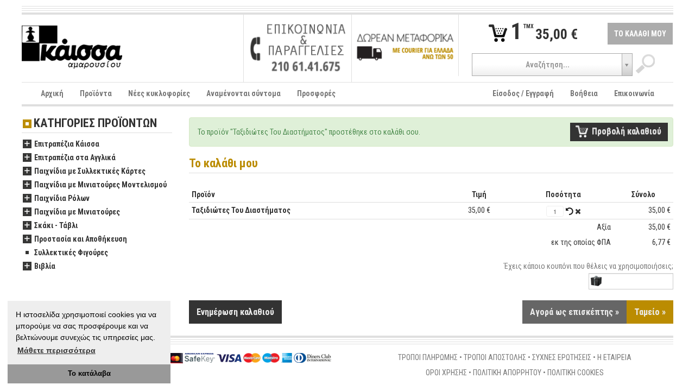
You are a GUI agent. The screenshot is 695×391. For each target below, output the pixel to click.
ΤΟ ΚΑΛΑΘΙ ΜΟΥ (640, 33)
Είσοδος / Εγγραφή (523, 93)
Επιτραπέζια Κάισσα (66, 144)
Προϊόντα (96, 93)
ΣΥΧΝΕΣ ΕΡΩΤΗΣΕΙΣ (561, 357)
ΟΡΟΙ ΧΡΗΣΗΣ (446, 372)
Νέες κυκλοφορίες (159, 93)
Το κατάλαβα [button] (89, 373)
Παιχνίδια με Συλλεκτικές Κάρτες (90, 171)
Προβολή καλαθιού (626, 131)
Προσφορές (316, 93)
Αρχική (52, 93)
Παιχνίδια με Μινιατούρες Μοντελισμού (100, 184)
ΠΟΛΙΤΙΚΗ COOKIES (575, 372)
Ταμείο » (650, 312)
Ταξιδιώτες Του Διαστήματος (241, 210)
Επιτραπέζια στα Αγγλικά (75, 157)
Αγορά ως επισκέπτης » (574, 312)
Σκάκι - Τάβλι (56, 225)
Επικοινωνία (634, 93)
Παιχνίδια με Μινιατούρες (77, 211)
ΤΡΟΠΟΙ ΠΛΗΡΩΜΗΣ (428, 357)
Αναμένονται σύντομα (243, 93)
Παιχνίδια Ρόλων (62, 198)
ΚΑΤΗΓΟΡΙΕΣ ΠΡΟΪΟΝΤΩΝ (95, 123)
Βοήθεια (584, 93)
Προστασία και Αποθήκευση (80, 239)
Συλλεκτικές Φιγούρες (71, 252)
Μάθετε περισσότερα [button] (56, 350)
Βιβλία (44, 266)
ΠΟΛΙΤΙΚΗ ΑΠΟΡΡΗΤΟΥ (507, 372)
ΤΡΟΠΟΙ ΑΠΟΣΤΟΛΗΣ (495, 357)
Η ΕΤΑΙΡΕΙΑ (614, 357)
